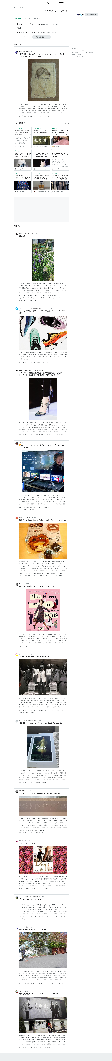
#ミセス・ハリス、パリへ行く (38, 507)
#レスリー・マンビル (59, 917)
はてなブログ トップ (20, 7)
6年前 (30, 927)
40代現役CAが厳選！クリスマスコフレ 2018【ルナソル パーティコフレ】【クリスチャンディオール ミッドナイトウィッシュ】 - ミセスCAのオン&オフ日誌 (60, 132)
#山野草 (40, 983)
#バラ (44, 983)
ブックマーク (18, 128)
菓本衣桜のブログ (23, 654)
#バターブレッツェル (29, 576)
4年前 (28, 840)
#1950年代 (39, 646)
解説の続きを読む (41, 37)
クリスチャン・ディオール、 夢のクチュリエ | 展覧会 (41, 131)
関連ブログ (37, 18)
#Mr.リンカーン (34, 295)
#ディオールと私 (28, 888)
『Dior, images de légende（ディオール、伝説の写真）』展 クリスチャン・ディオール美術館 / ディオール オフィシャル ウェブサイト (22, 132)
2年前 (50, 308)
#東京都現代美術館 (41, 782)
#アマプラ (22, 507)
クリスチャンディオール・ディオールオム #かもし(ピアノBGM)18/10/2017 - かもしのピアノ (41, 177)
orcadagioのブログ (23, 790)
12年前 (26, 991)
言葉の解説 (18, 18)
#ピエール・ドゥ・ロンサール (27, 300)
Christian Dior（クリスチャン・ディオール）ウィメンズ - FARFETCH (60, 154)
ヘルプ (85, 52)
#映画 (27, 507)
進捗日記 (21, 442)
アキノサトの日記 (23, 927)
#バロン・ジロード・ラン (55, 298)
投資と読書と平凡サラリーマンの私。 (28, 720)
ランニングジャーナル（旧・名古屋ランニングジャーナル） (33, 308)
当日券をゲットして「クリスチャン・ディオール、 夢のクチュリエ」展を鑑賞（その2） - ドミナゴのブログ (23, 177)
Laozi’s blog (22, 583)
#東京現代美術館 (59, 710)
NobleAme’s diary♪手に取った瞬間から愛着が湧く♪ (31, 370)
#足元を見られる (58, 434)
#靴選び (41, 434)
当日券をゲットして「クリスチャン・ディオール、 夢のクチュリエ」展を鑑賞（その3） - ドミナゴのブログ (60, 177)
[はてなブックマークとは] (24, 123)
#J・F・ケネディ (24, 295)
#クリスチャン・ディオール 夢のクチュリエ (32, 832)
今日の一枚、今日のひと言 (25, 517)
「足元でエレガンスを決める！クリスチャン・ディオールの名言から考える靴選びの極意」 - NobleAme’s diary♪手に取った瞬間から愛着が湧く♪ (41, 155)
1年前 (30, 51)
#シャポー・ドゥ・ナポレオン (48, 295)
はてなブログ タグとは (77, 52)
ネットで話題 (27, 18)
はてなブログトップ (76, 54)
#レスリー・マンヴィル (48, 573)
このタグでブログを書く (91, 14)
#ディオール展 (49, 710)
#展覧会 (27, 712)
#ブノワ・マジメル (24, 298)
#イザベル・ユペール (25, 919)
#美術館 (21, 712)
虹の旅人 (21, 991)
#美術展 (21, 830)
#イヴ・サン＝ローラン (25, 116)
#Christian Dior (40, 710)
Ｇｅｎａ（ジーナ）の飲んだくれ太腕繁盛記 (29, 896)
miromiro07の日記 (23, 51)
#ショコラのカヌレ (58, 576)
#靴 (37, 434)
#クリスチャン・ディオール (41, 116)
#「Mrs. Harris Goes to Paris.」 (32, 573)
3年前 (34, 517)
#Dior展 (27, 830)
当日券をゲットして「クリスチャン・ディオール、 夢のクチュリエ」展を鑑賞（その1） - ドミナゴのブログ (23, 155)
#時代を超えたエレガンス (43, 1047)
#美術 (32, 712)
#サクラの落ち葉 (24, 983)
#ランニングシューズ (42, 362)
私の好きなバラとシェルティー (26, 233)
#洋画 (21, 888)
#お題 (21, 573)
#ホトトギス (33, 983)
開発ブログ (90, 52)
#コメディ (59, 573)
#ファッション (48, 434)
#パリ (49, 507)
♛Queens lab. (22, 840)
